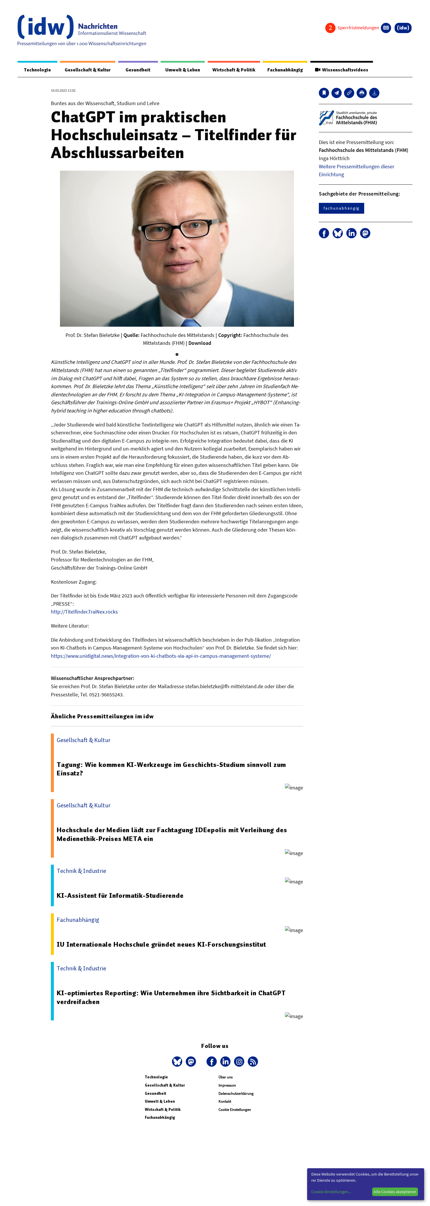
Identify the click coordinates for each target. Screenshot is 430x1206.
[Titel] (324, 93)
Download (199, 343)
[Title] (349, 93)
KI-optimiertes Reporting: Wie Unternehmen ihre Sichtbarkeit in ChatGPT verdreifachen (171, 997)
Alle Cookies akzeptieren (395, 1191)
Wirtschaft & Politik (233, 69)
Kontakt (225, 1101)
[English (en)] (386, 28)
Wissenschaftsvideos (344, 69)
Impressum (227, 1085)
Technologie (37, 69)
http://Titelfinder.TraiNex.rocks (84, 611)
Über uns (226, 1077)
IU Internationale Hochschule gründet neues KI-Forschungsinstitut (161, 944)
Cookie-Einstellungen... (331, 1191)
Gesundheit (137, 69)
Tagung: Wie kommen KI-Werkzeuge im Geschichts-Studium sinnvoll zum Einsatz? (171, 769)
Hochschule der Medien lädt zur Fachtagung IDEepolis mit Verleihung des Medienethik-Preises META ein (172, 834)
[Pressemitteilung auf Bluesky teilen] (338, 233)
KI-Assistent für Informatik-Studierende (120, 895)
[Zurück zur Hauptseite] (403, 28)
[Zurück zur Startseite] (82, 30)
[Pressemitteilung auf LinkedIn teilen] (351, 233)
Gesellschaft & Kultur (88, 69)
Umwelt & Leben (182, 69)
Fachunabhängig (285, 69)
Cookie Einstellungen (235, 1109)
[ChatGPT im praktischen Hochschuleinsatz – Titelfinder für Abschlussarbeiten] (336, 93)
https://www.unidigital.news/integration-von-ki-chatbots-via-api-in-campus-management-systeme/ (161, 655)
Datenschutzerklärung (236, 1093)
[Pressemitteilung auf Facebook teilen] (324, 233)
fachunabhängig (342, 208)
